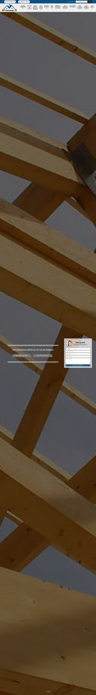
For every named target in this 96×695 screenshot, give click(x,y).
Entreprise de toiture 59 (46, 7)
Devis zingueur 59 (92, 7)
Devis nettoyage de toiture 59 (79, 7)
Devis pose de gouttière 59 (29, 7)
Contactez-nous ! (42, 355)
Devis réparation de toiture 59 (86, 7)
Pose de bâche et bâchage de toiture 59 (35, 7)
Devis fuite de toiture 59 (41, 7)
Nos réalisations (22, 355)
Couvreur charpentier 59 (23, 7)
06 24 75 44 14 (25, 1)
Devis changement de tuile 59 (65, 7)
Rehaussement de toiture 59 (73, 6)
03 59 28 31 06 (11, 1)
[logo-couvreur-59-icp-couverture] (9, 7)
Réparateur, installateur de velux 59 (58, 7)
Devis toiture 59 (51, 7)
